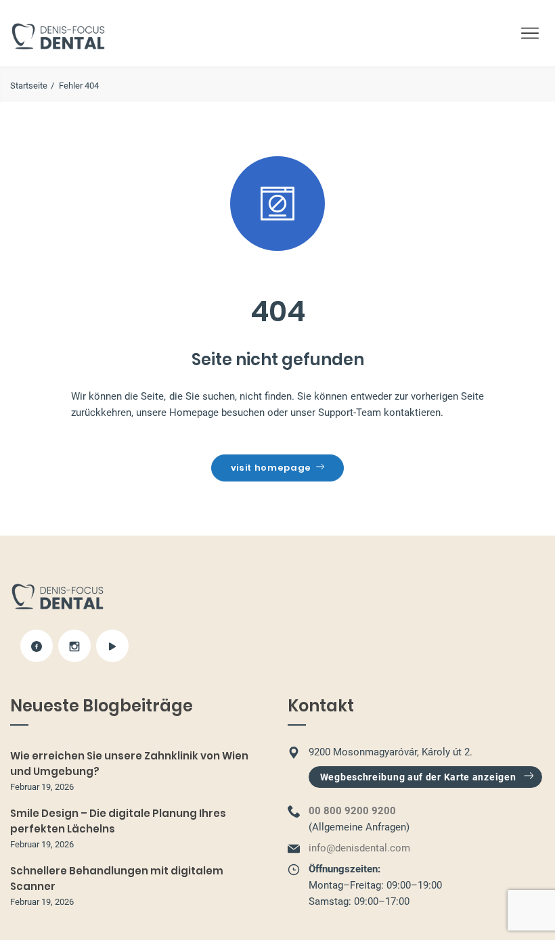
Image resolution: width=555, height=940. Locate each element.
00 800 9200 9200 (352, 811)
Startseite (28, 85)
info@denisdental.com (359, 848)
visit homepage (271, 467)
